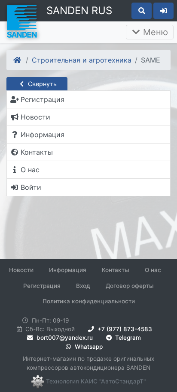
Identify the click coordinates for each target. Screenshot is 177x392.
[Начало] (17, 60)
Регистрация (42, 285)
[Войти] (163, 11)
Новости (21, 269)
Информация (67, 269)
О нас (153, 269)
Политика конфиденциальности (89, 301)
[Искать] (141, 11)
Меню (154, 32)
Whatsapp (88, 346)
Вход (83, 285)
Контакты (115, 269)
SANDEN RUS (79, 10)
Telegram (127, 337)
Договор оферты (130, 285)
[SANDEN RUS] (21, 20)
